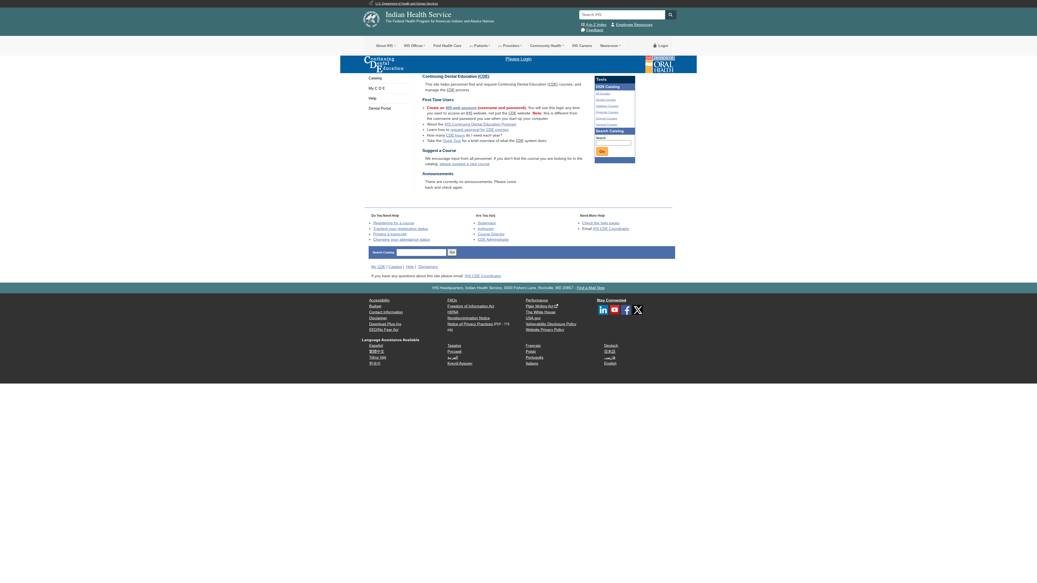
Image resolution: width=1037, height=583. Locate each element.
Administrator (493, 240)
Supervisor (487, 223)
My (378, 267)
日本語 (609, 352)
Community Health (545, 46)
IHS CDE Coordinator (611, 229)
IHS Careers (582, 46)
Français (533, 346)
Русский (454, 352)
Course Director (491, 234)
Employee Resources (634, 25)
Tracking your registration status (400, 229)
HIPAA (452, 312)
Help (372, 98)
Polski (531, 352)
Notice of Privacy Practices (470, 324)
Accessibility (379, 300)
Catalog (375, 78)
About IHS (384, 46)
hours (455, 135)
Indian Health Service (418, 14)
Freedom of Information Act (470, 306)
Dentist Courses (606, 99)
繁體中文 (376, 352)
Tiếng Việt (377, 357)
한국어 (375, 363)
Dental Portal (380, 108)
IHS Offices (413, 46)
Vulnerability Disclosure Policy (551, 324)
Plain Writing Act (539, 306)
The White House (540, 312)
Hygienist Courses (607, 112)
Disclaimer (378, 318)
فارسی (609, 357)
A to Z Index (596, 25)
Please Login (518, 59)
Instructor (486, 229)
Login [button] (662, 46)
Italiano (532, 363)
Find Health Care (447, 46)
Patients (479, 46)
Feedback (594, 30)
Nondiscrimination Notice (468, 318)
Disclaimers (428, 267)
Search (601, 138)
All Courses (603, 93)
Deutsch (611, 346)
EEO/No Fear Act (383, 330)
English (610, 363)
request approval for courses (479, 130)
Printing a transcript (389, 234)
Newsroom (609, 46)
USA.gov (533, 318)
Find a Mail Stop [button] (591, 288)
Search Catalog (383, 252)
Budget (375, 306)
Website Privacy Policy (545, 330)
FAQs (452, 300)
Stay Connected (611, 300)
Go (602, 151)
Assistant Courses (607, 105)
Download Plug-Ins (385, 324)
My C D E (377, 88)
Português (534, 357)
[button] (671, 15)
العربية (452, 357)
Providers (509, 46)
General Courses (606, 124)
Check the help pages (600, 223)
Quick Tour (452, 141)
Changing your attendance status (401, 240)
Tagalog (454, 346)
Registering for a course (393, 223)
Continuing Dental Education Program (480, 124)
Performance (537, 300)
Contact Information (386, 312)
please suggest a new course (465, 164)
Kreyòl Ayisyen (459, 363)
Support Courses (606, 118)
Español (376, 346)
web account (461, 108)
